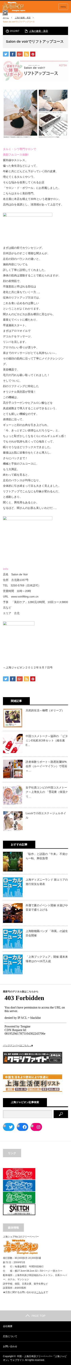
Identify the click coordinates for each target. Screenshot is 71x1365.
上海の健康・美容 (23, 18)
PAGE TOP (38, 1315)
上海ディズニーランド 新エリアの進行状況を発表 (47, 882)
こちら (39, 1292)
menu (63, 7)
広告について (10, 1336)
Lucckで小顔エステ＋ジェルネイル (46, 815)
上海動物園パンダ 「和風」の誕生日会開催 (47, 933)
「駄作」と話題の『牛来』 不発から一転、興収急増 (47, 856)
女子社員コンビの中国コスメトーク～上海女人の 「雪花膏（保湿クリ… (47, 792)
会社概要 (7, 1326)
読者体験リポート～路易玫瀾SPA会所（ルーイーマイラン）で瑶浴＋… (46, 766)
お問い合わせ (10, 1346)
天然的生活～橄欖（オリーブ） (45, 710)
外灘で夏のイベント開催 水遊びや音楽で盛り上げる (47, 907)
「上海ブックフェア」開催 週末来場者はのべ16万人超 (47, 959)
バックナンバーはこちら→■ (18, 1045)
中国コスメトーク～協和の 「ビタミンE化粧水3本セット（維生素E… (47, 740)
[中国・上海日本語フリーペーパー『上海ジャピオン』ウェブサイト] (14, 9)
